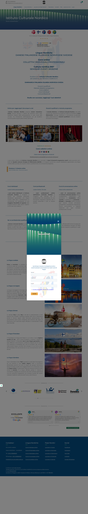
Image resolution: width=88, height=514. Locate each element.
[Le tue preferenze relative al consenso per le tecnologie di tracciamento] (1, 385)
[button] (58, 221)
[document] (44, 257)
